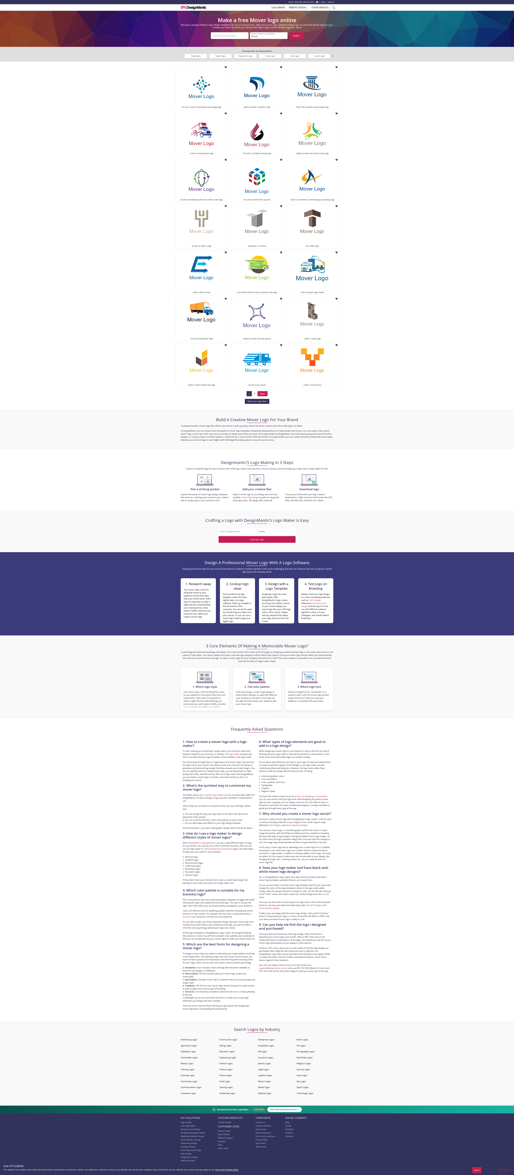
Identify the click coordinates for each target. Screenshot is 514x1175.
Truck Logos (270, 56)
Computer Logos (188, 1093)
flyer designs (275, 825)
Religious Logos (304, 1063)
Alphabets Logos (188, 1051)
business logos (189, 916)
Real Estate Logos (305, 1057)
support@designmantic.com (272, 968)
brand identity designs (269, 908)
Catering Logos (187, 1069)
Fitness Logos (225, 1075)
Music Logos (302, 1039)
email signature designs (297, 825)
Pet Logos (301, 1045)
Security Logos (303, 1069)
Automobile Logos (189, 1057)
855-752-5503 (308, 2)
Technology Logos (305, 1093)
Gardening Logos (227, 1093)
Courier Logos (319, 56)
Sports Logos (303, 1087)
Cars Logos (294, 56)
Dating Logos (225, 1045)
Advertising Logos (189, 1039)
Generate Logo (257, 539)
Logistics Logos (265, 1075)
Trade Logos (196, 56)
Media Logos (264, 1087)
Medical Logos (264, 1093)
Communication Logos (191, 1087)
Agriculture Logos (189, 1045)
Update (296, 35)
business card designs (193, 970)
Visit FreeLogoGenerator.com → (284, 1109)
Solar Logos (302, 1075)
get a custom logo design (211, 795)
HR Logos (262, 1051)
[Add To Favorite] (225, 66)
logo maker (234, 754)
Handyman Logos (266, 1039)
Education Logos (227, 1051)
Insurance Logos (265, 1057)
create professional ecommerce (218, 848)
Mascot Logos (264, 1081)
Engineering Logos (227, 1057)
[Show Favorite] (317, 2)
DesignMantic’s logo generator (202, 842)
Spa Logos (301, 1081)
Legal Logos (263, 1069)
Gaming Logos (226, 1087)
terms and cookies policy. (227, 1169)
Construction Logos (228, 1039)
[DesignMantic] (193, 7)
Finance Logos (226, 1069)
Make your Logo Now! (257, 401)
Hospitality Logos (266, 1045)
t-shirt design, (315, 600)
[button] (332, 56)
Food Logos (224, 1081)
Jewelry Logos (264, 1063)
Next (262, 393)
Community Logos (189, 1081)
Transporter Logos (245, 56)
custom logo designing (251, 497)
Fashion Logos (226, 1063)
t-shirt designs (315, 905)
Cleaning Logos (188, 1075)
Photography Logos (306, 1051)
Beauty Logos (187, 1063)
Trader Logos (220, 56)
